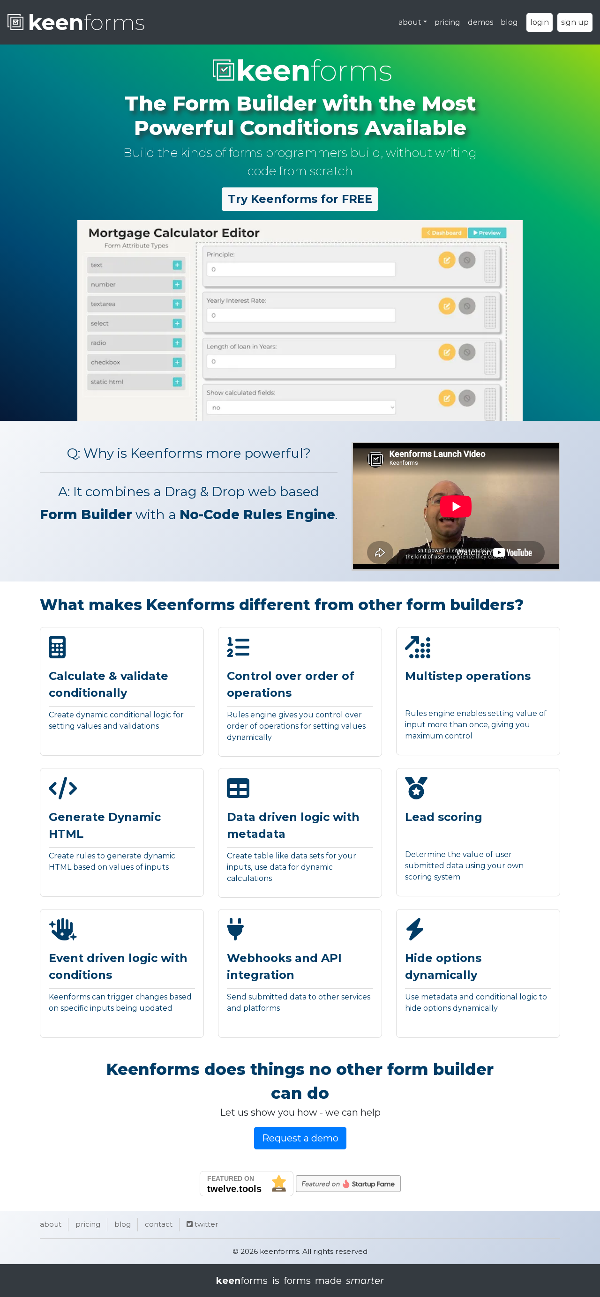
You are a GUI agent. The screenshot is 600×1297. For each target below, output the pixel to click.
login (539, 22)
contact (158, 1224)
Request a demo (300, 1138)
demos (480, 22)
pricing (447, 22)
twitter (205, 1224)
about (409, 22)
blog (509, 22)
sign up (575, 22)
